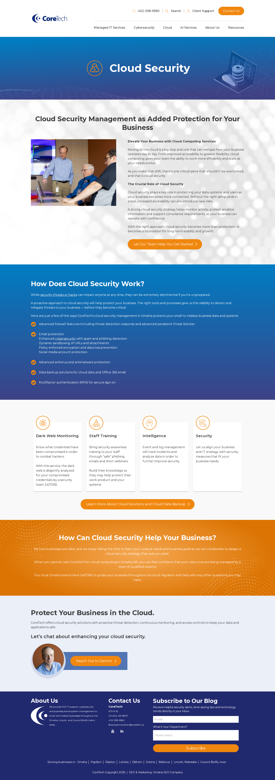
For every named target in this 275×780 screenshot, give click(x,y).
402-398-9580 (117, 720)
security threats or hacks (58, 295)
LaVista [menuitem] (124, 762)
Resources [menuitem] (236, 27)
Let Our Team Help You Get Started (163, 244)
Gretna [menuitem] (150, 762)
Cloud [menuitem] (167, 27)
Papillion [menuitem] (96, 762)
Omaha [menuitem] (82, 762)
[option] (57, 454)
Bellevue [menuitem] (164, 762)
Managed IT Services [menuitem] (109, 27)
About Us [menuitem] (212, 27)
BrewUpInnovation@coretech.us (126, 724)
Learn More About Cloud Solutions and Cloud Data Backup (135, 504)
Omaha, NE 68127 (118, 715)
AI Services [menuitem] (188, 27)
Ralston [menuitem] (110, 762)
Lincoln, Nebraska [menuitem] (185, 762)
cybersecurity (65, 338)
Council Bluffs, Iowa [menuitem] (213, 762)
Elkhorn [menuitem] (137, 762)
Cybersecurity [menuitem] (144, 27)
